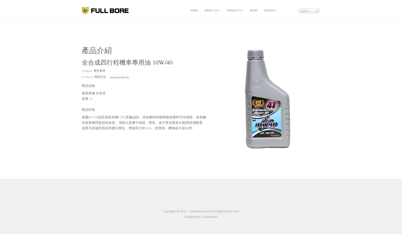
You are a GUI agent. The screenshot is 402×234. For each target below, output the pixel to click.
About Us (211, 10)
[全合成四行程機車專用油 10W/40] (267, 99)
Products (234, 10)
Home (194, 10)
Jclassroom (210, 216)
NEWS (254, 10)
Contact (270, 10)
